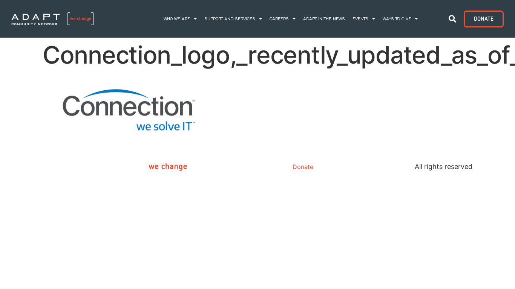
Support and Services (229, 18)
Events (360, 18)
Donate (303, 166)
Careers (279, 18)
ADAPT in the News (324, 18)
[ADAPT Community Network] (52, 19)
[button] (452, 18)
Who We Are (177, 18)
